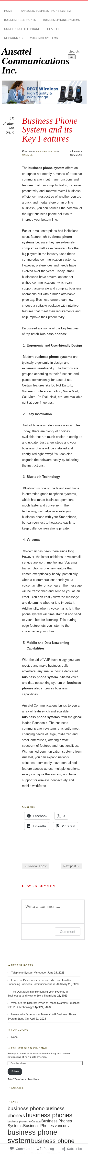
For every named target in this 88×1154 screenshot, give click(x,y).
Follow (15, 1071)
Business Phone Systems (61, 19)
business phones (49, 1115)
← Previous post (35, 866)
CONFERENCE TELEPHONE (22, 28)
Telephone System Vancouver (29, 972)
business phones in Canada (24, 1121)
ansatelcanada (46, 151)
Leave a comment (76, 153)
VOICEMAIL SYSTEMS (44, 37)
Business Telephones (20, 19)
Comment (67, 931)
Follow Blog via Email (29, 1048)
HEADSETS (54, 28)
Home (8, 10)
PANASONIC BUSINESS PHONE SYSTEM (45, 10)
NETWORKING (13, 37)
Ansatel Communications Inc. (35, 61)
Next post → (71, 866)
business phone (26, 1108)
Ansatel (27, 154)
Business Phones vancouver (48, 1125)
